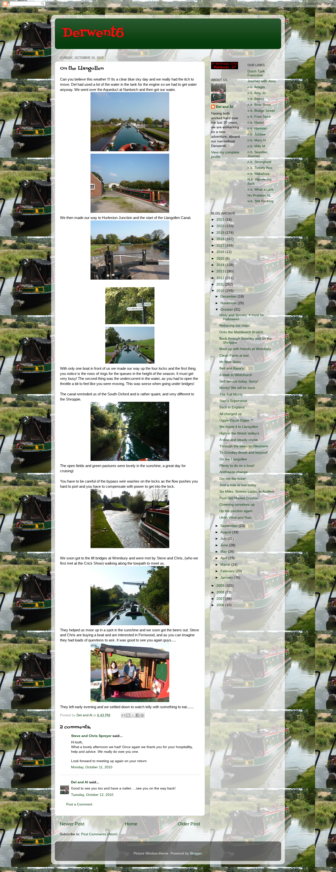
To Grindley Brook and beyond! (243, 452)
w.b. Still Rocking (260, 201)
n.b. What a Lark (260, 189)
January (227, 577)
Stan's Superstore (233, 401)
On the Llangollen (233, 459)
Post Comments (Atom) (99, 834)
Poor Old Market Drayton (238, 498)
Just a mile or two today (237, 485)
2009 (220, 585)
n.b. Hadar (255, 122)
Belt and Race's (231, 368)
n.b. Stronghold (259, 162)
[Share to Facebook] (137, 715)
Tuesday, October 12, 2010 (92, 795)
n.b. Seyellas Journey (257, 154)
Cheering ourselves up (237, 504)
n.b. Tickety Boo (259, 168)
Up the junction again (235, 511)
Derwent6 (93, 33)
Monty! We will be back (237, 388)
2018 (220, 239)
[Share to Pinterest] (142, 715)
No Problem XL (259, 195)
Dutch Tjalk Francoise (256, 73)
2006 (220, 605)
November (229, 303)
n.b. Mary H (256, 140)
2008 (220, 592)
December (229, 296)
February (228, 571)
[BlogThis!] (128, 715)
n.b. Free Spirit (259, 116)
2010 (220, 291)
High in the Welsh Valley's (239, 433)
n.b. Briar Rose (259, 105)
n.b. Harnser (257, 128)
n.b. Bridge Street (261, 111)
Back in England (231, 407)
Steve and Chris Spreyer (91, 736)
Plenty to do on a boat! (237, 466)
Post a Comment (79, 804)
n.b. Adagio (256, 87)
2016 (220, 252)
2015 (220, 258)
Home (131, 823)
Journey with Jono (261, 81)
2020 (220, 226)
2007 (220, 599)
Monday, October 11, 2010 (91, 767)
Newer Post (72, 823)
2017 (220, 245)
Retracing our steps (234, 325)
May (224, 551)
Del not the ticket (232, 479)
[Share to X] (132, 715)
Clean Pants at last (234, 355)
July (224, 538)
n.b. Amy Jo (256, 93)
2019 (220, 233)
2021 (220, 219)
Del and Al (79, 782)
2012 (220, 278)
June (224, 545)
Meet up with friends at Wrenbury (245, 349)
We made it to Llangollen (238, 427)
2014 (220, 265)
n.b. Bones (255, 99)
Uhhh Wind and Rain (235, 518)
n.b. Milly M (256, 146)
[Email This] (123, 715)
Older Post (189, 823)
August (226, 532)
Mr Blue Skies (230, 362)
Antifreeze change (233, 472)
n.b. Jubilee (256, 134)
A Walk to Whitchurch (235, 375)
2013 (220, 271)
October (227, 309)
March (225, 565)
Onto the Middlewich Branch (241, 332)
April (224, 558)
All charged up (230, 414)
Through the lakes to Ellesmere (243, 446)
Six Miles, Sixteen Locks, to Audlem (246, 491)
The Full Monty (231, 394)
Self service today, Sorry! (238, 381)
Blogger (196, 853)
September (229, 526)
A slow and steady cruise (238, 440)
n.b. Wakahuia (258, 174)
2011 (220, 284)
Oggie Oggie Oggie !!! (236, 420)
